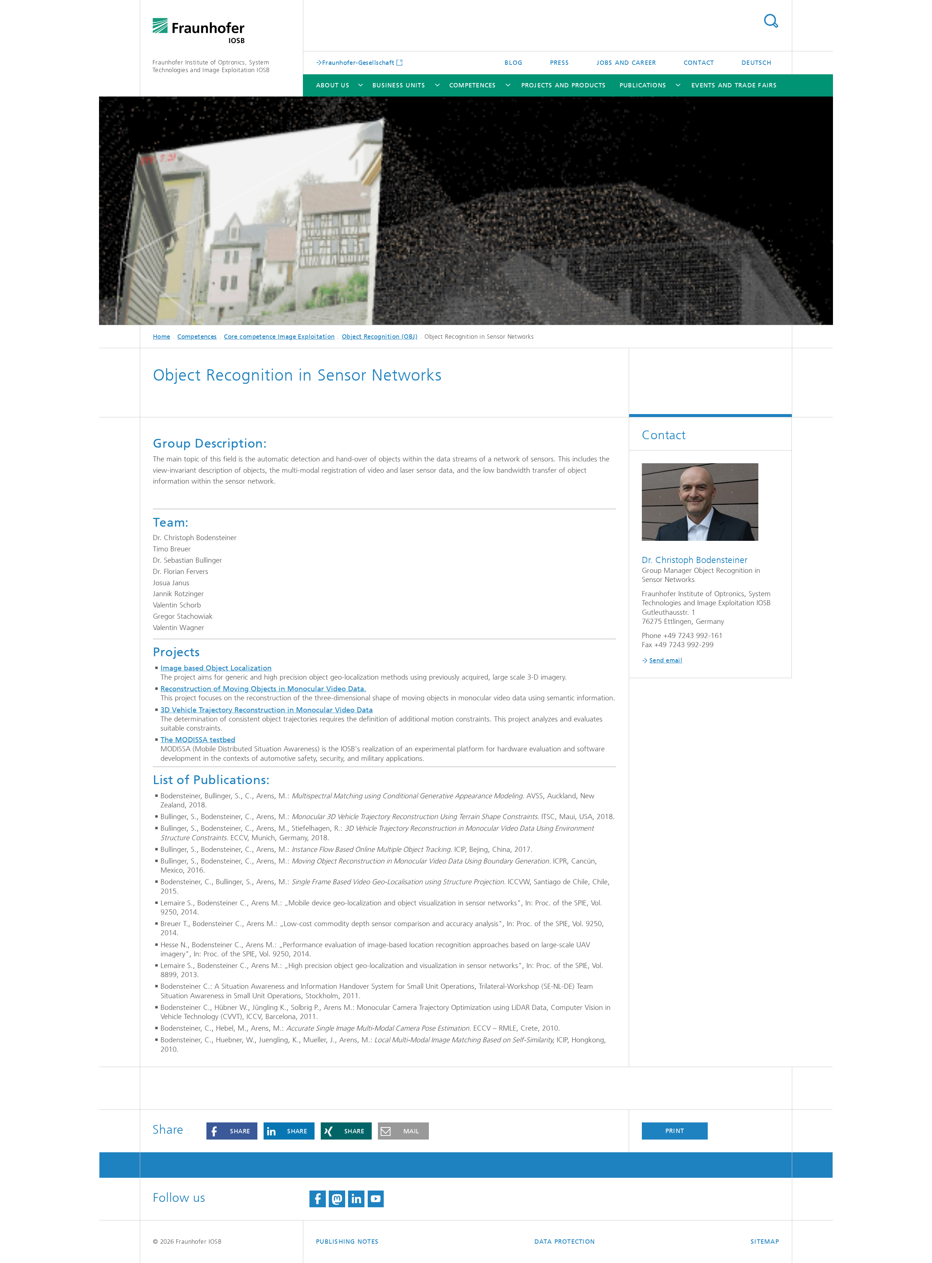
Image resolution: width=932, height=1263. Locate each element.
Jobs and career (626, 62)
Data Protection (564, 1241)
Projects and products (563, 85)
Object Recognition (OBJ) (380, 336)
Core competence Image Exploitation (279, 336)
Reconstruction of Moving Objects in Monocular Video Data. (263, 689)
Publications (643, 85)
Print (675, 1130)
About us (333, 85)
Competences (472, 85)
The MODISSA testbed (198, 740)
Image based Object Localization (216, 668)
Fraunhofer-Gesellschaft (358, 62)
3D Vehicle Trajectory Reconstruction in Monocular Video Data (267, 710)
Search (771, 21)
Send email (665, 660)
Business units (398, 85)
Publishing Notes (347, 1241)
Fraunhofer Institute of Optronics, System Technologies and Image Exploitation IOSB (211, 66)
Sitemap (765, 1241)
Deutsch (756, 62)
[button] (231, 1130)
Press (559, 62)
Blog (513, 62)
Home (161, 336)
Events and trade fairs (734, 85)
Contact (699, 62)
